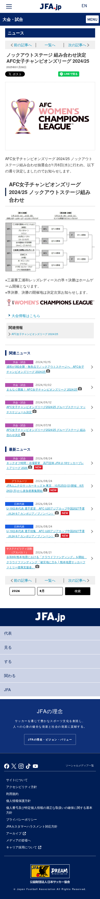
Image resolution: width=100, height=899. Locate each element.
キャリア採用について (21, 847)
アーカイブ (14, 833)
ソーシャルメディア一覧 (80, 765)
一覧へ (50, 44)
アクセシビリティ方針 (21, 786)
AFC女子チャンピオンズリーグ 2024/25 (35, 334)
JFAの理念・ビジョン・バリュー (50, 739)
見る (8, 647)
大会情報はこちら (26, 315)
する (8, 661)
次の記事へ (77, 44)
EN (84, 6)
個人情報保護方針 (18, 800)
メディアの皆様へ (18, 840)
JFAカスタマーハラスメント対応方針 (31, 826)
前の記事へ (23, 44)
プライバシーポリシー (21, 819)
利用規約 (12, 793)
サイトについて (17, 779)
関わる (10, 675)
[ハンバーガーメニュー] (9, 6)
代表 (8, 633)
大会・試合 (13, 19)
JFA (7, 689)
